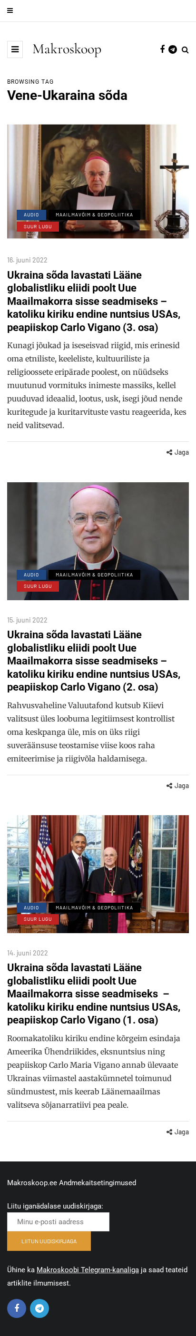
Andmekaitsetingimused (97, 1183)
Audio (31, 214)
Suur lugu (38, 226)
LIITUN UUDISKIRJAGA (49, 1241)
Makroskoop (66, 49)
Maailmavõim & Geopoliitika (94, 214)
